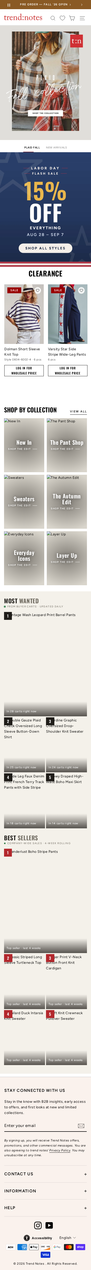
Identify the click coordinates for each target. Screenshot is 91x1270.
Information (45, 1191)
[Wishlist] (62, 18)
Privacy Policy (59, 1150)
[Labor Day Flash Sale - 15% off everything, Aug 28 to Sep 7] (45, 209)
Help (45, 1208)
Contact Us (45, 1174)
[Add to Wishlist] (38, 290)
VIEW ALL (78, 411)
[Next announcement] (82, 4)
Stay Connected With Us (34, 1090)
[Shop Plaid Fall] (45, 82)
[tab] (32, 148)
